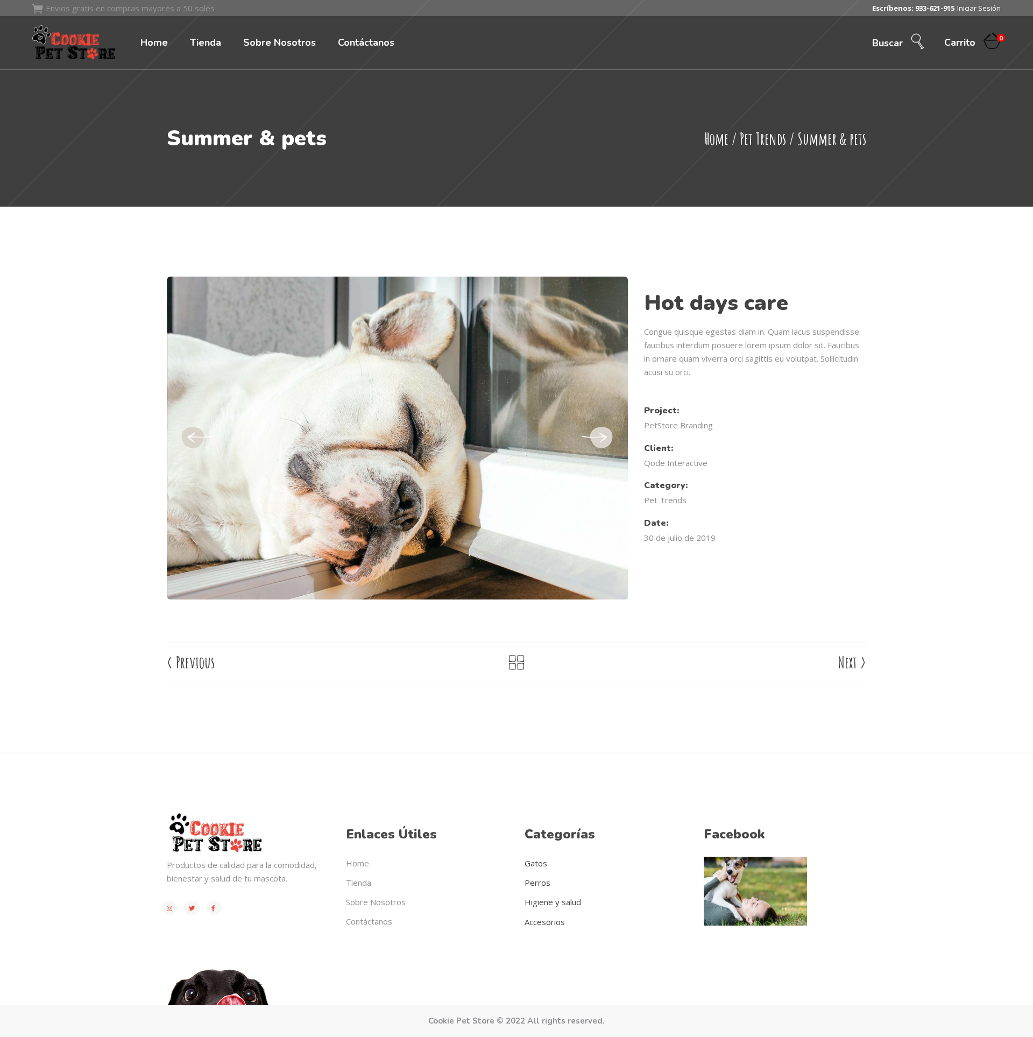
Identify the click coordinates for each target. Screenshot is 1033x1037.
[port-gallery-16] (397, 438)
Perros (537, 882)
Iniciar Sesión (979, 8)
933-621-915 (934, 8)
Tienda (358, 882)
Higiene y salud (553, 902)
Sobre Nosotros (376, 902)
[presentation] (196, 438)
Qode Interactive (675, 462)
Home (716, 138)
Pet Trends (763, 138)
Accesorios (545, 921)
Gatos (536, 863)
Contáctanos (369, 921)
